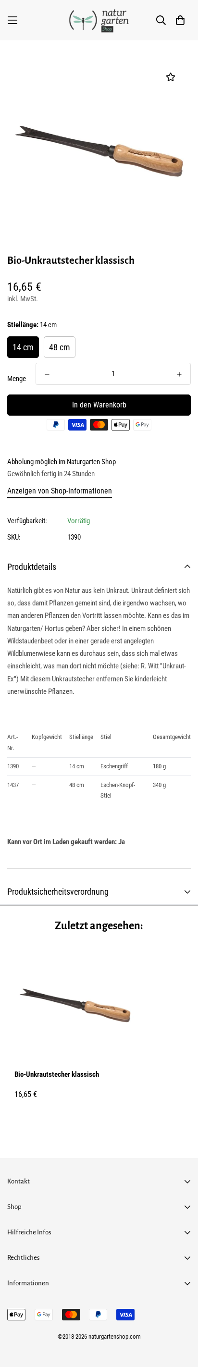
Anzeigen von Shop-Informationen (59, 490)
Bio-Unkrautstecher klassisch (56, 1074)
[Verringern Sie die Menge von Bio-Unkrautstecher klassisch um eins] (47, 374)
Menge (16, 378)
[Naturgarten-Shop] (99, 20)
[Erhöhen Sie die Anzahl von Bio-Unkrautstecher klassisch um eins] (179, 374)
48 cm (59, 347)
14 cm (23, 347)
